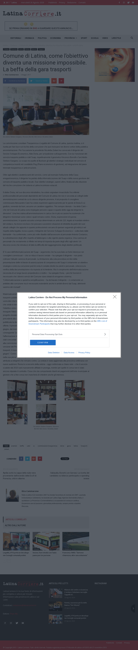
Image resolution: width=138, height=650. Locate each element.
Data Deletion (54, 352)
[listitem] (69, 334)
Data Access (69, 352)
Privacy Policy (84, 352)
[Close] (115, 297)
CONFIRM (42, 342)
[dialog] (69, 325)
